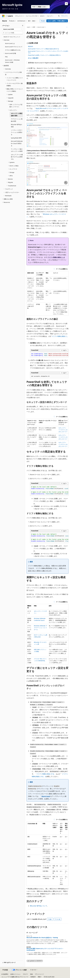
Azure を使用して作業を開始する (57, 21)
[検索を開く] (59, 16)
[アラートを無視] (66, 3)
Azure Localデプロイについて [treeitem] (13, 47)
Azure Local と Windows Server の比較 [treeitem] (12, 61)
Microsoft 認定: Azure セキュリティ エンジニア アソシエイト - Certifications (45, 949)
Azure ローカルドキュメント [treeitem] (12, 37)
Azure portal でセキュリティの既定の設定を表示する (43, 49)
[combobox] (12, 29)
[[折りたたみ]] (22, 25)
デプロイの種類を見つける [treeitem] (12, 50)
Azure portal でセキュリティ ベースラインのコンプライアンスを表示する (48, 52)
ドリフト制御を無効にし (60, 336)
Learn (28, 27)
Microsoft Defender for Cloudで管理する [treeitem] (17, 143)
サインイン (64, 16)
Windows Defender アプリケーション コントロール (40, 627)
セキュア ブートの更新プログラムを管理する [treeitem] (17, 157)
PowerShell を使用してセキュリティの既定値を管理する (44, 55)
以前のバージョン (15, 974)
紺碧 (34, 27)
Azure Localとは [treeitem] (10, 43)
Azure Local (40, 27)
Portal (43, 21)
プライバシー (39, 974)
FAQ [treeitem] (6, 57)
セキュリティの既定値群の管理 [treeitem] (16, 114)
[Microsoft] (3, 16)
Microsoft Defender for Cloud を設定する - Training (42, 937)
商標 (39, 977)
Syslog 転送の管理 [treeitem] (16, 138)
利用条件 (33, 977)
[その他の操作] (67, 27)
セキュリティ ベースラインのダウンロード (63, 430)
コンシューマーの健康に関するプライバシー (14, 977)
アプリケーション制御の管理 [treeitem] (16, 120)
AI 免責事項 (4, 974)
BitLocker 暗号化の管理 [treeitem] (16, 126)
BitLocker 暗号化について (38, 906)
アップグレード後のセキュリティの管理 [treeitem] (16, 150)
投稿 (31, 974)
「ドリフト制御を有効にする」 (45, 774)
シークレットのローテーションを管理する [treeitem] (16, 132)
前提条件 (30, 46)
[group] (49, 355)
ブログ (25, 974)
